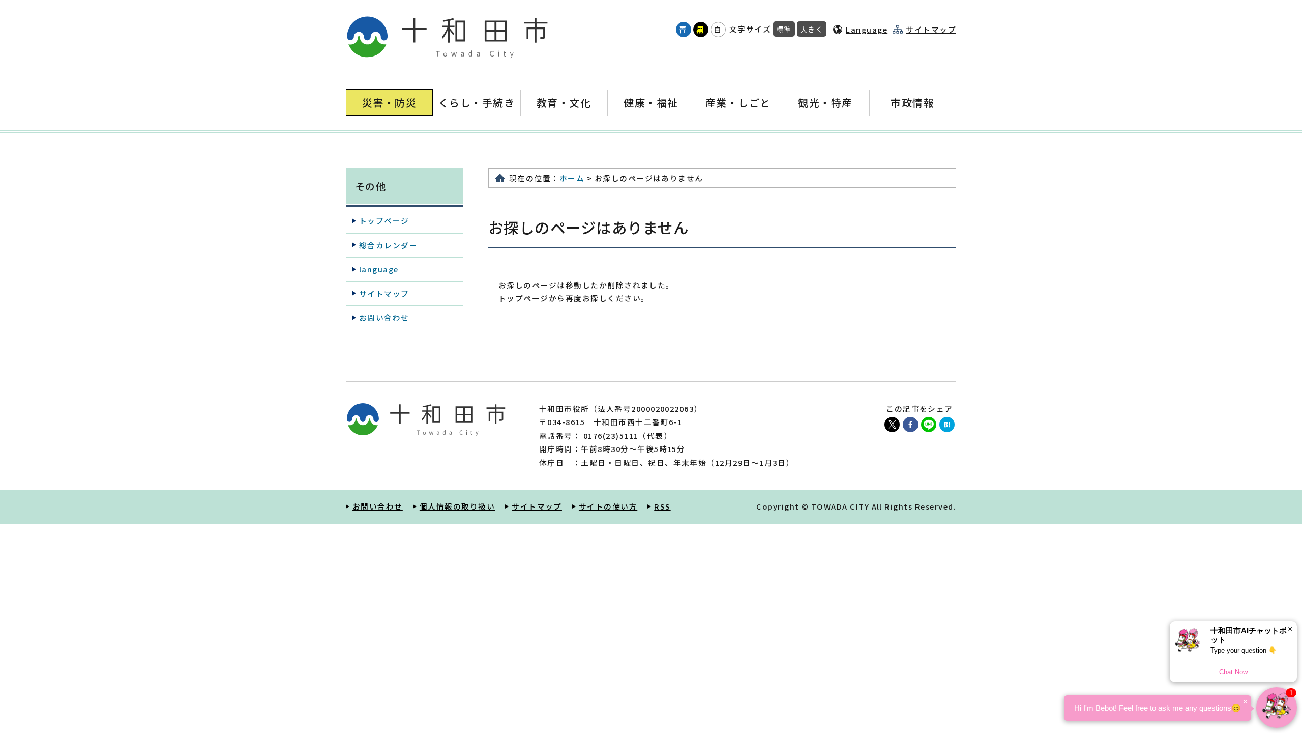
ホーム (571, 178)
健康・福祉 (651, 102)
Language (866, 29)
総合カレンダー (388, 245)
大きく (811, 29)
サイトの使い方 (608, 506)
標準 (784, 29)
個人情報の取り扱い (457, 506)
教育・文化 (564, 102)
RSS (662, 506)
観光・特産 (825, 102)
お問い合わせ (384, 317)
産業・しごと (738, 102)
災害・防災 (389, 102)
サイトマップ (931, 29)
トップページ (384, 220)
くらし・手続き (476, 102)
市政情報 (912, 102)
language (379, 269)
